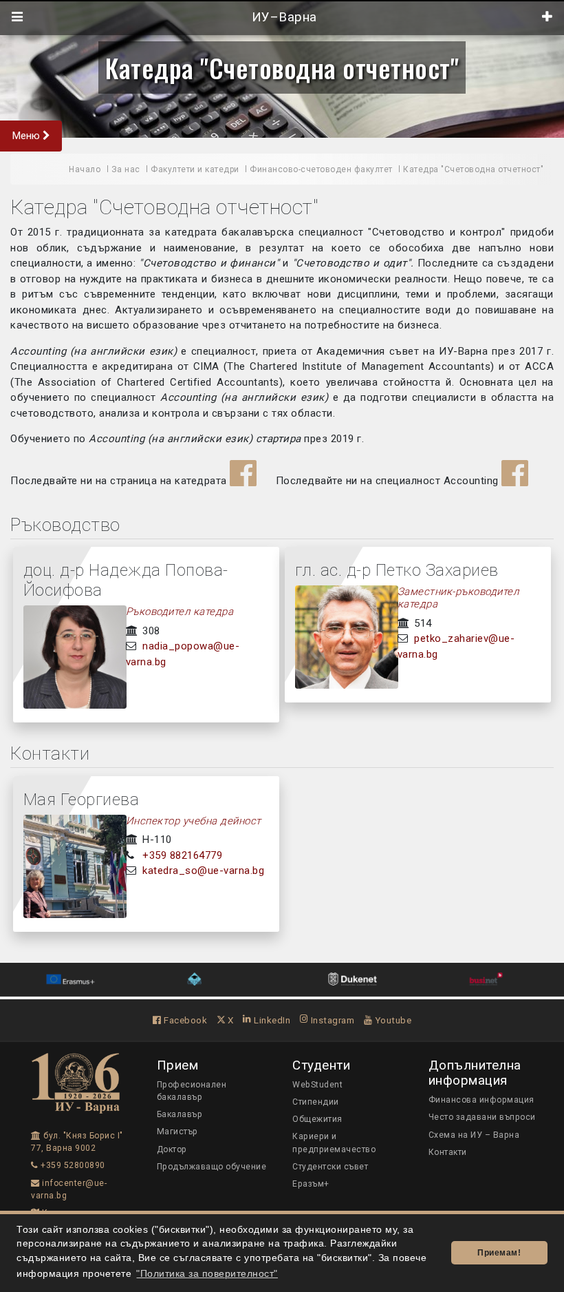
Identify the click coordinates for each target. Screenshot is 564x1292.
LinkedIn (271, 1019)
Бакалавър (180, 1114)
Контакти (448, 1152)
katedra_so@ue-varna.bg (203, 870)
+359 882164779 (182, 855)
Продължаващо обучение (212, 1166)
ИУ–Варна (282, 17)
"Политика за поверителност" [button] (207, 1274)
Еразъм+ (310, 1184)
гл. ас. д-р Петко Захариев (397, 570)
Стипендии (315, 1102)
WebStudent (317, 1085)
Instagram (331, 1019)
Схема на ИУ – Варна (474, 1135)
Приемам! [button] (499, 1253)
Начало (84, 169)
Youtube (391, 1019)
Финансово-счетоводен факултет (321, 169)
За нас (125, 169)
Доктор (172, 1149)
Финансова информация (481, 1100)
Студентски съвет (330, 1166)
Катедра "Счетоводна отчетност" (282, 67)
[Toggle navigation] (17, 17)
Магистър (177, 1131)
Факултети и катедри (195, 169)
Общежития (317, 1119)
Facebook (184, 1019)
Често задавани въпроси (482, 1117)
